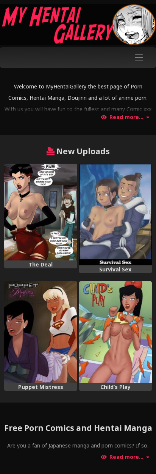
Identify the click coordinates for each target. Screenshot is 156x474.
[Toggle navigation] (139, 57)
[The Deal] (40, 212)
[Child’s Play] (115, 332)
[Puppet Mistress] (40, 332)
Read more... (126, 117)
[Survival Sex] (115, 214)
